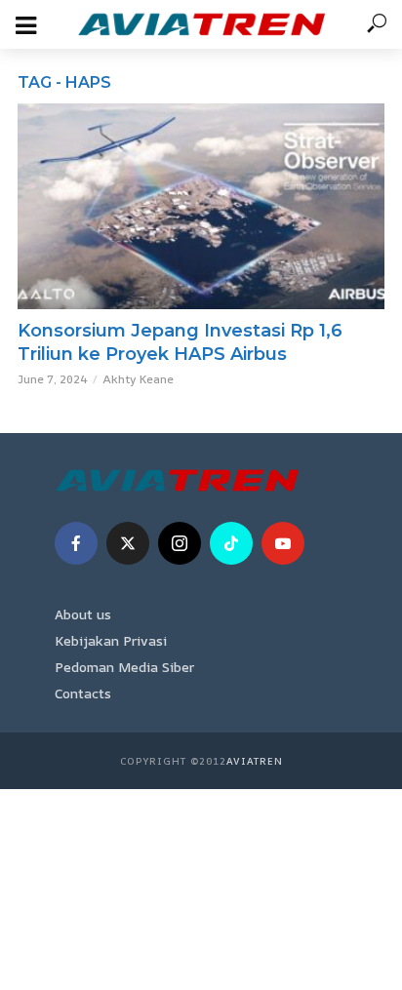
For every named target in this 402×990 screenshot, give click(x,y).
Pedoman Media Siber (124, 666)
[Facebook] (76, 543)
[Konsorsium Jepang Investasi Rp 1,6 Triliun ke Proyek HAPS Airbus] (201, 206)
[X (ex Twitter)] (127, 543)
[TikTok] (231, 543)
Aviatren (254, 761)
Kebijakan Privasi (111, 640)
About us (83, 614)
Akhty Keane (138, 379)
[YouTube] (282, 543)
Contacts (83, 693)
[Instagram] (179, 543)
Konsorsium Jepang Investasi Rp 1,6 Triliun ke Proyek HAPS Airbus (180, 342)
